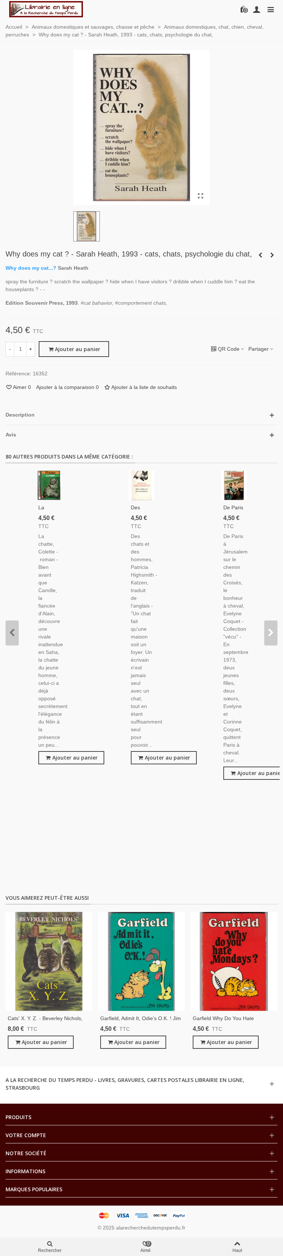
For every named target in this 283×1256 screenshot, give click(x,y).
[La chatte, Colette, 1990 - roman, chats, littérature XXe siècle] (49, 485)
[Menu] (270, 9)
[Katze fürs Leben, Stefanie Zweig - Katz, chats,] (260, 255)
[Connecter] (256, 9)
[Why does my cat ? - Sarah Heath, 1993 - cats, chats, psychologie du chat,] (200, 196)
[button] (12, 632)
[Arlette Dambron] (46, 9)
